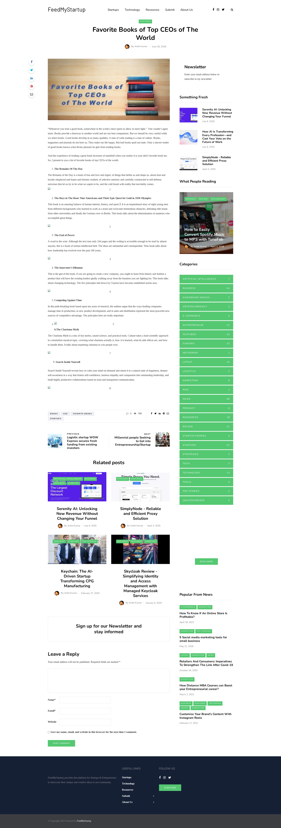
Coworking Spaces (206, 297)
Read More (206, 561)
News (206, 398)
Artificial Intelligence (68, 479)
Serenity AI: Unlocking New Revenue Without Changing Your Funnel (77, 513)
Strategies (206, 454)
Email (52, 710)
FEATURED (145, 21)
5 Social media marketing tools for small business (203, 639)
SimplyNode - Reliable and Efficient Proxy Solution (140, 513)
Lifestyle (206, 371)
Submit (169, 10)
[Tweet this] (31, 70)
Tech (206, 463)
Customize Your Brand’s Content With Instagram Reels (206, 716)
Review (203, 199)
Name (52, 699)
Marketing (206, 380)
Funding (206, 343)
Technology (132, 10)
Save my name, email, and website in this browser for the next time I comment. (94, 732)
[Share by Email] (31, 94)
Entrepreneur (206, 325)
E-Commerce (206, 315)
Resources (152, 10)
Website (52, 721)
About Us (186, 10)
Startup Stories (206, 435)
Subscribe (170, 787)
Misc (206, 389)
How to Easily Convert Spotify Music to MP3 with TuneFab (204, 234)
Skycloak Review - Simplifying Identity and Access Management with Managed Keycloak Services (140, 583)
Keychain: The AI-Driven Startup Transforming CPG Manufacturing (77, 579)
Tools (206, 482)
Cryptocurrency (206, 306)
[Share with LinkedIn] (31, 78)
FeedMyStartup (67, 9)
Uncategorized (206, 500)
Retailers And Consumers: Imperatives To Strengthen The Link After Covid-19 (206, 663)
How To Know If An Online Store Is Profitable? (203, 615)
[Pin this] (31, 86)
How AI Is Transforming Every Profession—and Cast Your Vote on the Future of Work (217, 137)
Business (90, 479)
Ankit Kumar (140, 46)
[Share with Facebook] (31, 62)
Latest (206, 362)
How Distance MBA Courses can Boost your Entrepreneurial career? (206, 687)
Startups (113, 10)
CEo (65, 414)
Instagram (206, 352)
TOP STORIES (89, 541)
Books (54, 414)
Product (191, 199)
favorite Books (82, 414)
